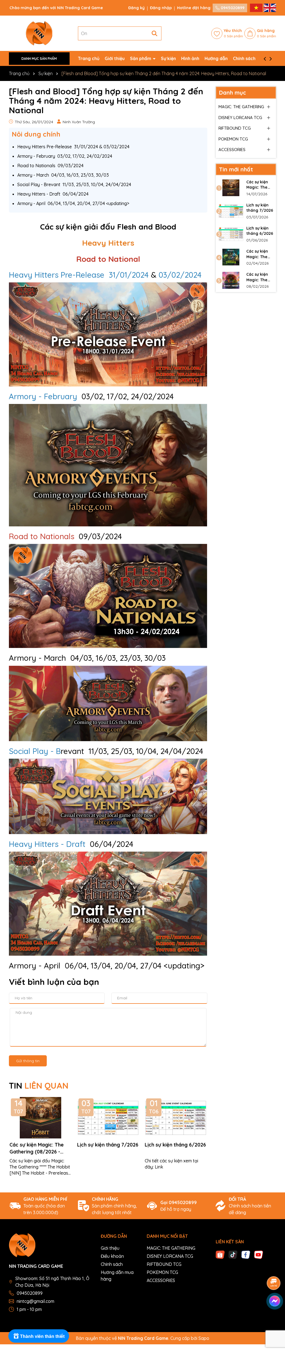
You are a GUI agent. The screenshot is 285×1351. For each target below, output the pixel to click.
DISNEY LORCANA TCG (240, 117)
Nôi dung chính (36, 134)
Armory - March (37, 658)
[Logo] (39, 33)
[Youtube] (258, 1254)
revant (46, 751)
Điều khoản (112, 1256)
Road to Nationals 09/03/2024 (50, 165)
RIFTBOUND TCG (234, 128)
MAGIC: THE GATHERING (241, 106)
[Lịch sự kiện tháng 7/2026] (231, 211)
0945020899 (232, 7)
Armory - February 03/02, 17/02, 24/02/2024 (64, 156)
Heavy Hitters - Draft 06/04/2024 (53, 194)
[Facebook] (245, 1254)
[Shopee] (220, 1254)
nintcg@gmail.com (35, 1301)
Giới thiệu (115, 58)
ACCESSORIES (231, 149)
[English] (270, 7)
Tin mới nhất (236, 169)
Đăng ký (136, 7)
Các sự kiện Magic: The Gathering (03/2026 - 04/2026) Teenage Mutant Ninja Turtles (258, 277)
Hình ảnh (190, 58)
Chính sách (244, 58)
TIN (38, 1085)
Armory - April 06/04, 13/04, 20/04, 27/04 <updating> (73, 203)
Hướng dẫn (216, 58)
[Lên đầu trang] (273, 1317)
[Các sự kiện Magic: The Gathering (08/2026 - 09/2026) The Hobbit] (231, 187)
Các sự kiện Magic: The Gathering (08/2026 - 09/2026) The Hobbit (36, 1148)
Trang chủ (88, 58)
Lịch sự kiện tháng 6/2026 (175, 1145)
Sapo (203, 1338)
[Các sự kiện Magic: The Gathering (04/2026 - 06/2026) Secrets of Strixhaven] (231, 257)
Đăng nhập (161, 7)
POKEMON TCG (233, 139)
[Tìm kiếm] (154, 33)
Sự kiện (168, 58)
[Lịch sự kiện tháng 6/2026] (231, 234)
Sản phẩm (141, 58)
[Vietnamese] (257, 7)
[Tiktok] (233, 1254)
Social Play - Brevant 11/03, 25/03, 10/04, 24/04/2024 (74, 184)
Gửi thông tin (28, 1060)
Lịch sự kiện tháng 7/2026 (107, 1145)
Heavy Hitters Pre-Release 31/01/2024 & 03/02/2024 (73, 146)
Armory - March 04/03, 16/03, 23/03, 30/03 (63, 175)
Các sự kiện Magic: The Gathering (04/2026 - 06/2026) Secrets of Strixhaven (257, 254)
